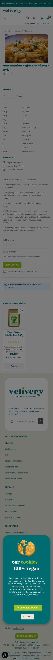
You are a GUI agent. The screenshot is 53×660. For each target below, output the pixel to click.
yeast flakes (27, 127)
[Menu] (5, 18)
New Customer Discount (15, 505)
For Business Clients (13, 478)
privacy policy (32, 594)
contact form (18, 628)
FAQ (6, 455)
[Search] (27, 18)
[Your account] (42, 18)
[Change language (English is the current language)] (34, 18)
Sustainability (10, 449)
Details (14, 366)
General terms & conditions (16, 532)
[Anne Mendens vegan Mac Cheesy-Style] (26, 48)
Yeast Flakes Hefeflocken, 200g (14, 334)
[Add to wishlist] (21, 311)
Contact (8, 494)
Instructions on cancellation (16, 472)
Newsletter (9, 499)
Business (46, 23)
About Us (9, 443)
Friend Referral (11, 511)
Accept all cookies (28, 607)
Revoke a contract (26, 636)
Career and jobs (11, 467)
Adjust (27, 616)
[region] (26, 48)
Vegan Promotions (12, 517)
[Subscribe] (40, 421)
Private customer (32, 23)
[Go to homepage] (12, 10)
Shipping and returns (13, 461)
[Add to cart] (35, 127)
